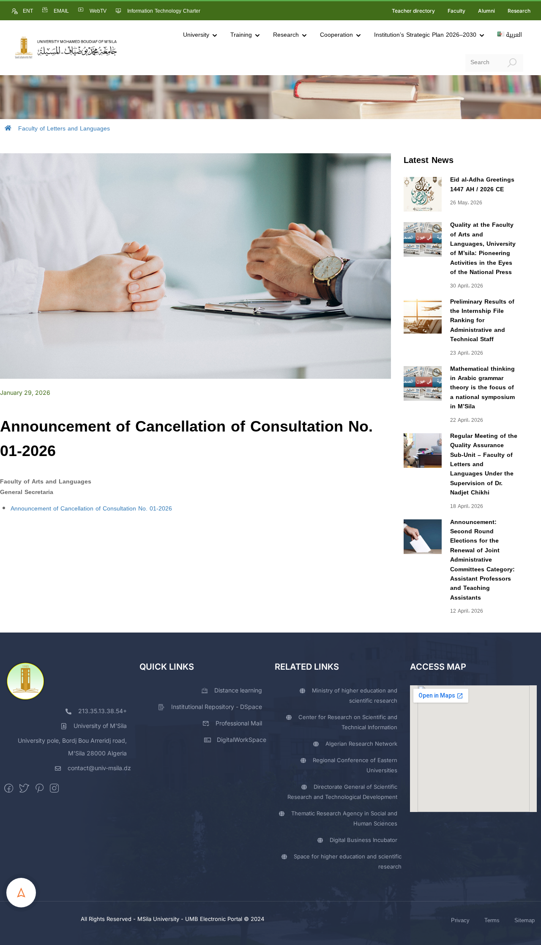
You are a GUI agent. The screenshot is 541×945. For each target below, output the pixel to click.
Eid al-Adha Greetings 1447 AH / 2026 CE (482, 184)
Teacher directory (413, 11)
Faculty (456, 11)
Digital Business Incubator (363, 839)
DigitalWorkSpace (241, 739)
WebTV (98, 11)
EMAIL (61, 11)
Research (519, 11)
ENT (28, 11)
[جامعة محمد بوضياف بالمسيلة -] (65, 48)
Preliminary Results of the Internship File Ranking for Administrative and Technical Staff (482, 320)
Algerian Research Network (361, 743)
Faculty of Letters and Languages (64, 128)
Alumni (486, 11)
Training (241, 35)
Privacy (460, 920)
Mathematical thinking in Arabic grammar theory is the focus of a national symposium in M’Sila (482, 388)
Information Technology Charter (163, 11)
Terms (492, 920)
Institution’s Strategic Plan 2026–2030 (425, 35)
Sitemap (524, 920)
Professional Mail (239, 723)
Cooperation (336, 35)
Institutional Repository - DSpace (216, 706)
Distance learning (238, 690)
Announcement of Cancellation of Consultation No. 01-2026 (91, 508)
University (196, 35)
